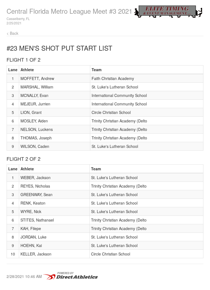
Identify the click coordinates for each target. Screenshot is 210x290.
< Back (12, 33)
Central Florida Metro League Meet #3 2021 (69, 11)
